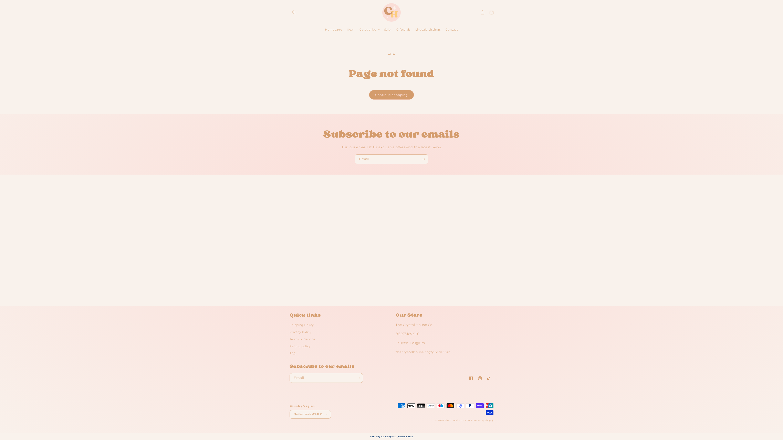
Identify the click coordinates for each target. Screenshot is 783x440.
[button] (294, 12)
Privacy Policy (300, 332)
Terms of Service (302, 339)
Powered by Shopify (481, 420)
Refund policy (300, 346)
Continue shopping (391, 95)
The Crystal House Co (457, 420)
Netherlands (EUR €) (308, 414)
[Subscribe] (423, 159)
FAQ (293, 353)
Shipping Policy (302, 325)
